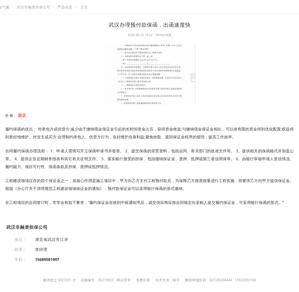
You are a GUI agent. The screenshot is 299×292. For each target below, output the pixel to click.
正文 (84, 7)
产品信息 (65, 7)
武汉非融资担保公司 (33, 7)
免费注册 (143, 280)
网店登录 (124, 280)
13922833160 (245, 280)
